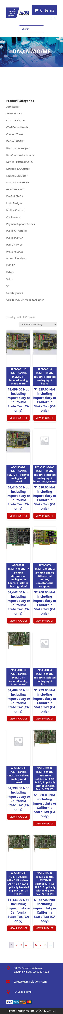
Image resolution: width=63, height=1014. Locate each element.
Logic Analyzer (14, 203)
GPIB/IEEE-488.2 (15, 189)
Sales (9, 279)
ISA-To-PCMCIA (14, 196)
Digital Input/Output (18, 168)
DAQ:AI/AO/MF (15, 141)
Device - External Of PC (19, 161)
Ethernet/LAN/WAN (17, 182)
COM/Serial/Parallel (17, 127)
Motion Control (15, 210)
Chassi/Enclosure (16, 120)
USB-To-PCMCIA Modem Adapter (25, 299)
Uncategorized (14, 293)
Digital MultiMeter (16, 175)
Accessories (13, 106)
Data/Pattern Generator (20, 155)
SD (7, 286)
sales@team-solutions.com (30, 981)
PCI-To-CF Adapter (16, 230)
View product (18, 417)
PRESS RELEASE (14, 251)
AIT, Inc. (51, 1011)
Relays (10, 272)
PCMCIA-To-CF (14, 244)
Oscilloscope (13, 217)
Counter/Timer (14, 134)
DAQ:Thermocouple (17, 148)
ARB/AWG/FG (14, 113)
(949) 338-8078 (23, 991)
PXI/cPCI (11, 265)
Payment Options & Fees (20, 224)
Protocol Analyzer (16, 258)
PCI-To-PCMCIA (14, 237)
